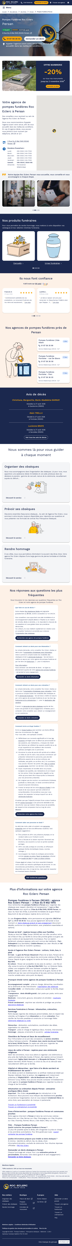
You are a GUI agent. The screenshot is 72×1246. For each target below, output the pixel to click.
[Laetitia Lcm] (36, 315)
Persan (32, 11)
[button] (54, 131)
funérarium (30, 661)
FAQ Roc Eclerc (23, 1145)
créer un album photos (42, 858)
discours (18, 809)
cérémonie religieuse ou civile (19, 1021)
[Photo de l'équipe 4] (38, 210)
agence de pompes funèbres (46, 670)
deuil (36, 732)
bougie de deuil (26, 858)
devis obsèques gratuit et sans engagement (35, 923)
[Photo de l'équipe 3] (37, 210)
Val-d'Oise (23, 11)
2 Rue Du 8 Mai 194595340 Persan (15, 33)
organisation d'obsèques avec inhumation (38, 652)
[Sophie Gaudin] (39, 315)
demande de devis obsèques (33, 706)
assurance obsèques (16, 1005)
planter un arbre (30, 856)
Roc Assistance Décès (32, 611)
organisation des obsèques (25, 633)
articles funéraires (51, 1032)
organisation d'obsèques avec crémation (38, 691)
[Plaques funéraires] (38, 268)
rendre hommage (26, 803)
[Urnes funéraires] (35, 268)
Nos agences (13, 11)
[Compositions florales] (37, 268)
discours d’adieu (44, 787)
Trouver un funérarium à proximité (21, 1105)
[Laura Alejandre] (32, 315)
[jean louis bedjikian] (37, 315)
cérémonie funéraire (35, 657)
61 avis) (38, 284)
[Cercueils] (33, 268)
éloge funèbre (27, 730)
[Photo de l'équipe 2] (35, 210)
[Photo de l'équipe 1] (33, 210)
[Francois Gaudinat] (34, 315)
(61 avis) (26, 30)
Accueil (4, 11)
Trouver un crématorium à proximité (22, 1107)
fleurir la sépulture (42, 856)
